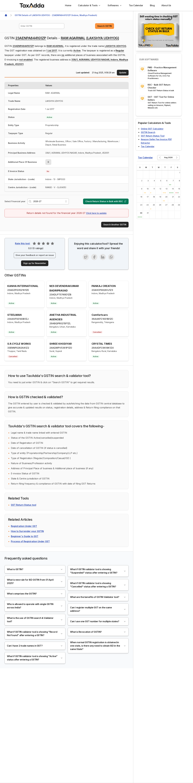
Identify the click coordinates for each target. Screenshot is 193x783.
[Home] (6, 15)
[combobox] (41, 26)
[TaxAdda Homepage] (32, 5)
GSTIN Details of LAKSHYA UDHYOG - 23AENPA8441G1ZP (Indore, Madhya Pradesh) (56, 15)
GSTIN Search (148, 132)
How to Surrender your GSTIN (27, 531)
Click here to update (96, 213)
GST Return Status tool (23, 504)
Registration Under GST (24, 526)
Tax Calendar (147, 146)
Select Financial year (15, 201)
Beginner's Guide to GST (24, 536)
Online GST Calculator (152, 129)
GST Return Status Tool (152, 136)
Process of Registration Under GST (30, 541)
